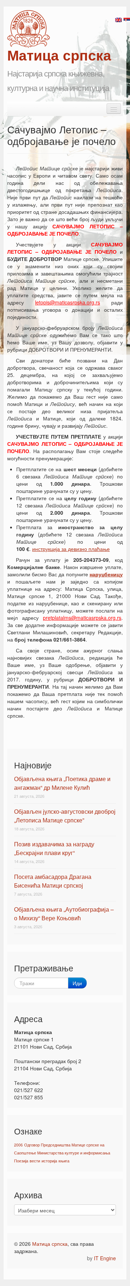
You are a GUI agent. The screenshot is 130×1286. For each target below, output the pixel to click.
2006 (18, 1145)
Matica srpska (28, 29)
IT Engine (105, 1258)
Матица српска (50, 1243)
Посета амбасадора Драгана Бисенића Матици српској (52, 880)
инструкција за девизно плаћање (71, 548)
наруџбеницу (106, 574)
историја (49, 1160)
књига (63, 1160)
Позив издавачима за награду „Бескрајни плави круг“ (54, 848)
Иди (77, 983)
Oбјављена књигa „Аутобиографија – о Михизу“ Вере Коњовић (64, 913)
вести (35, 1160)
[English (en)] (118, 19)
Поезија (21, 1160)
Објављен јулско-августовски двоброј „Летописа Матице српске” (65, 815)
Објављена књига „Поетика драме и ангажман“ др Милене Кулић (62, 783)
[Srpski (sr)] (127, 19)
